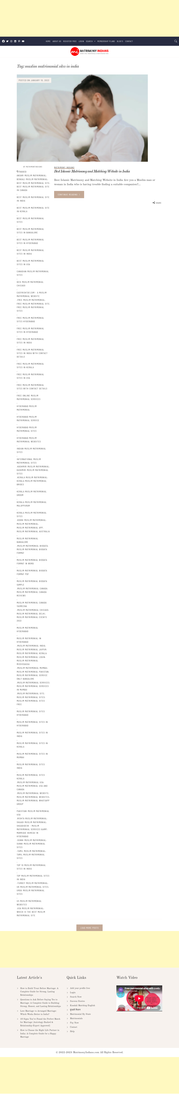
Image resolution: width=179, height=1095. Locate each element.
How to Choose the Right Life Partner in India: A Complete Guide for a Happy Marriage (39, 1033)
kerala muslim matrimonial (32, 477)
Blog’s (120, 41)
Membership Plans (106, 41)
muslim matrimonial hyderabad (27, 629)
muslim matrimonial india (31, 645)
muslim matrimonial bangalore (27, 540)
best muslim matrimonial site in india (33, 199)
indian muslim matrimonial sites (31, 450)
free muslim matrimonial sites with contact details (32, 386)
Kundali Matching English (82, 1005)
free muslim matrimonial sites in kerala (30, 365)
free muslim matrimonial (31, 299)
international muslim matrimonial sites (29, 461)
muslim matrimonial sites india (31, 766)
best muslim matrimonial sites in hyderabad (30, 241)
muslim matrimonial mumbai (32, 667)
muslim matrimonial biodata (32, 545)
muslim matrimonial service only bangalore (32, 677)
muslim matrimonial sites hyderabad (31, 713)
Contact (129, 41)
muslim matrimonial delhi (31, 613)
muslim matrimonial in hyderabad (29, 640)
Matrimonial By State (80, 1014)
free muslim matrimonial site (33, 303)
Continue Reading (68, 194)
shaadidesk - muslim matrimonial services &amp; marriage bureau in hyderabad (32, 831)
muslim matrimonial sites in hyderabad (32, 723)
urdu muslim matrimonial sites (31, 892)
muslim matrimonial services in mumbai (33, 688)
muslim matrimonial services (33, 682)
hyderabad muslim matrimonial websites (29, 439)
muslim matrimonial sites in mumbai (32, 755)
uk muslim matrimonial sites (32, 886)
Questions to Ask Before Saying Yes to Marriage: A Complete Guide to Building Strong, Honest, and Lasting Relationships (40, 1003)
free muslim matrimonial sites (30, 309)
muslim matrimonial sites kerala (31, 776)
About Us (57, 41)
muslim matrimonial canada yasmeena (32, 604)
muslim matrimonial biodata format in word (32, 561)
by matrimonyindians (32, 167)
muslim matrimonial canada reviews (32, 593)
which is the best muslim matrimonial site (31, 913)
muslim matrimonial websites (33, 796)
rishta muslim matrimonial (32, 818)
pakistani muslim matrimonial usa (33, 813)
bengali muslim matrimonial (32, 179)
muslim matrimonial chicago (32, 609)
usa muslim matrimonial (30, 908)
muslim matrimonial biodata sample (32, 583)
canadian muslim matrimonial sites (33, 273)
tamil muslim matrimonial (31, 850)
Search (89, 41)
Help (72, 1031)
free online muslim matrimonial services (28, 397)
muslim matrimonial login (31, 657)
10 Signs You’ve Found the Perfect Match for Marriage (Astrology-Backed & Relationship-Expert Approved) (40, 1022)
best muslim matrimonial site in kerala (33, 209)
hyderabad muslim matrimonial (27, 408)
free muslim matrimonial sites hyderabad (30, 319)
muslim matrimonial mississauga (27, 662)
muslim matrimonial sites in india (32, 734)
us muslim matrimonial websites (29, 902)
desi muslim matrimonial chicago (30, 283)
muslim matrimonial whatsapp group (33, 802)
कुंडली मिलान (75, 1010)
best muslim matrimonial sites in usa (30, 262)
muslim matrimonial (27, 523)
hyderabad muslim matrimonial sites (27, 429)
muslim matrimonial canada (32, 588)
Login (81, 41)
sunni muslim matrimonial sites (31, 845)
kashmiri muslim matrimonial (33, 466)
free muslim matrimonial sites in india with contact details (32, 353)
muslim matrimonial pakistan (33, 671)
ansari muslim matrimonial (31, 175)
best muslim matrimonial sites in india (30, 252)
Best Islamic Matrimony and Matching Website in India (92, 171)
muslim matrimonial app (30, 527)
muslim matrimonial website (33, 793)
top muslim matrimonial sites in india (33, 877)
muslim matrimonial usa (30, 782)
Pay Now (74, 1023)
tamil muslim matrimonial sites (31, 856)
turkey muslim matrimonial (32, 883)
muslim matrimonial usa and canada (32, 787)
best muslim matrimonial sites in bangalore (30, 230)
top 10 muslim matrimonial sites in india (31, 867)
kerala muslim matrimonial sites (32, 514)
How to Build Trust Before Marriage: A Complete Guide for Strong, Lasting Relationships (39, 991)
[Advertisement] (78, 18)
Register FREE (70, 41)
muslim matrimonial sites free (31, 702)
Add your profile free (80, 988)
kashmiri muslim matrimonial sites (32, 472)
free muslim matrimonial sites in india (30, 341)
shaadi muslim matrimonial (31, 822)
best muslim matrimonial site (33, 183)
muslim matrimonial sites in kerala (32, 745)
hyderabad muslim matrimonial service (28, 418)
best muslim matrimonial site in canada (33, 188)
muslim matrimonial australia (33, 531)
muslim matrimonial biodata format (32, 551)
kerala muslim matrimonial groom (32, 493)
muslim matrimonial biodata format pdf (32, 572)
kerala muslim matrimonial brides (32, 482)
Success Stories (77, 1001)
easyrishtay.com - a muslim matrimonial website (32, 294)
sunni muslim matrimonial (31, 840)
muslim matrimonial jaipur (31, 649)
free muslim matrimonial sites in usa (30, 376)
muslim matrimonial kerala (32, 653)
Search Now (76, 997)
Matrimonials (76, 1018)
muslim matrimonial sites (31, 697)
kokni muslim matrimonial (31, 520)
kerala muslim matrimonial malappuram (32, 504)
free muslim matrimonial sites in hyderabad (30, 330)
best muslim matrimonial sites (30, 220)
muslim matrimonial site (30, 693)
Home (48, 41)
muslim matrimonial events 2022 (32, 619)
